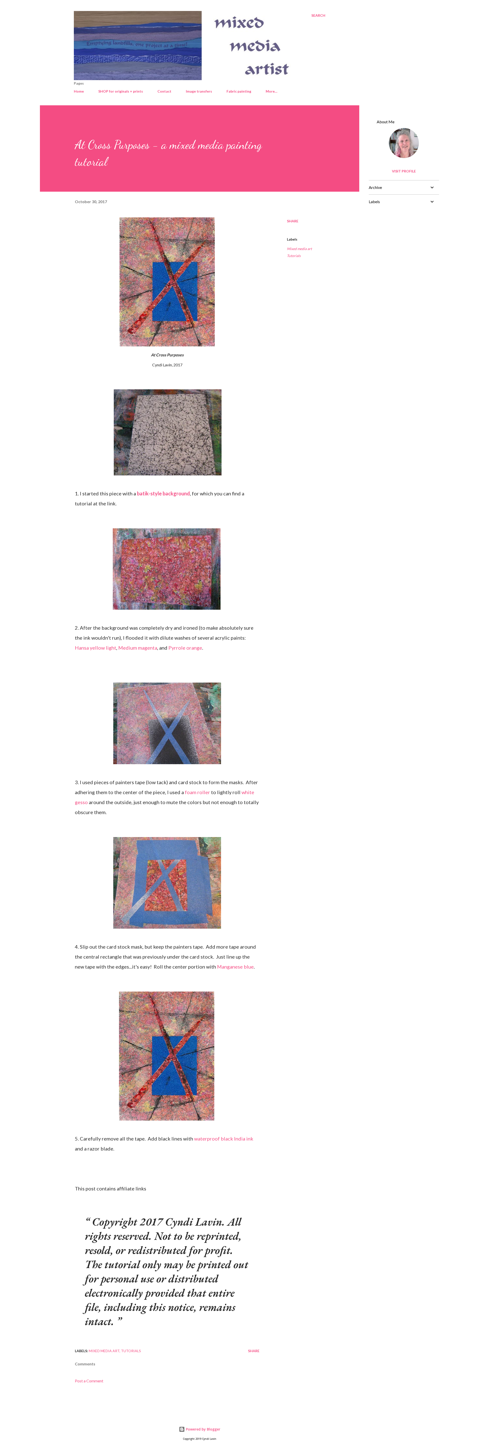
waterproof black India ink (223, 1139)
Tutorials (294, 256)
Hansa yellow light (95, 648)
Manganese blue (235, 967)
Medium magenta (137, 648)
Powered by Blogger (202, 1429)
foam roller (197, 792)
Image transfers (199, 91)
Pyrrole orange (185, 648)
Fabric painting (239, 91)
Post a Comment (89, 1380)
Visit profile (404, 171)
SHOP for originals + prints (120, 91)
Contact (164, 91)
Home (79, 91)
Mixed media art (299, 249)
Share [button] (292, 221)
